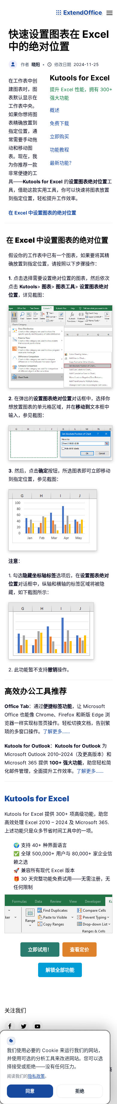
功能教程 (59, 150)
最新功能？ (62, 163)
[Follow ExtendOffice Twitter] (23, 1026)
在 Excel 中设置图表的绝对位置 (42, 213)
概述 (54, 110)
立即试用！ (40, 949)
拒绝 (79, 1091)
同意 (30, 1091)
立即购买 (59, 137)
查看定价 (79, 949)
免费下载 (59, 123)
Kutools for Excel (36, 798)
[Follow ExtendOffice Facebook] (9, 1026)
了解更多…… (56, 731)
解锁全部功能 (60, 970)
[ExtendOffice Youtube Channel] (37, 1026)
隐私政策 (36, 1075)
